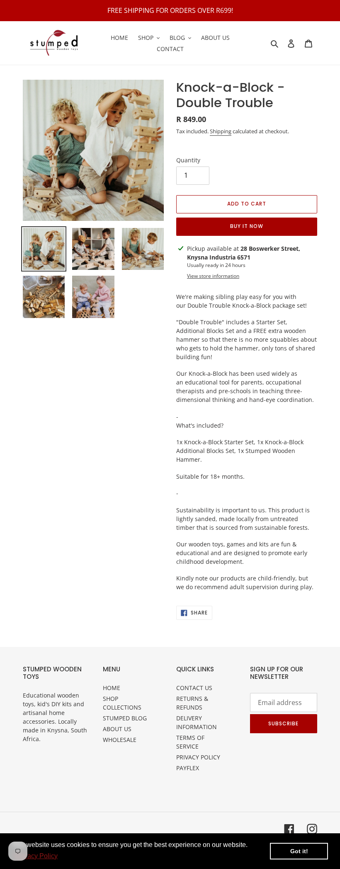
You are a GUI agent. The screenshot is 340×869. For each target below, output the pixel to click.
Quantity (188, 160)
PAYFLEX (187, 768)
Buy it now (246, 226)
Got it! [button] (299, 851)
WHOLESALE (119, 740)
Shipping (220, 131)
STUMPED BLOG (125, 718)
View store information (213, 275)
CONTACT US (194, 688)
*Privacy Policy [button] (35, 855)
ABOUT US (117, 729)
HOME (111, 688)
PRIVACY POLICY (198, 757)
